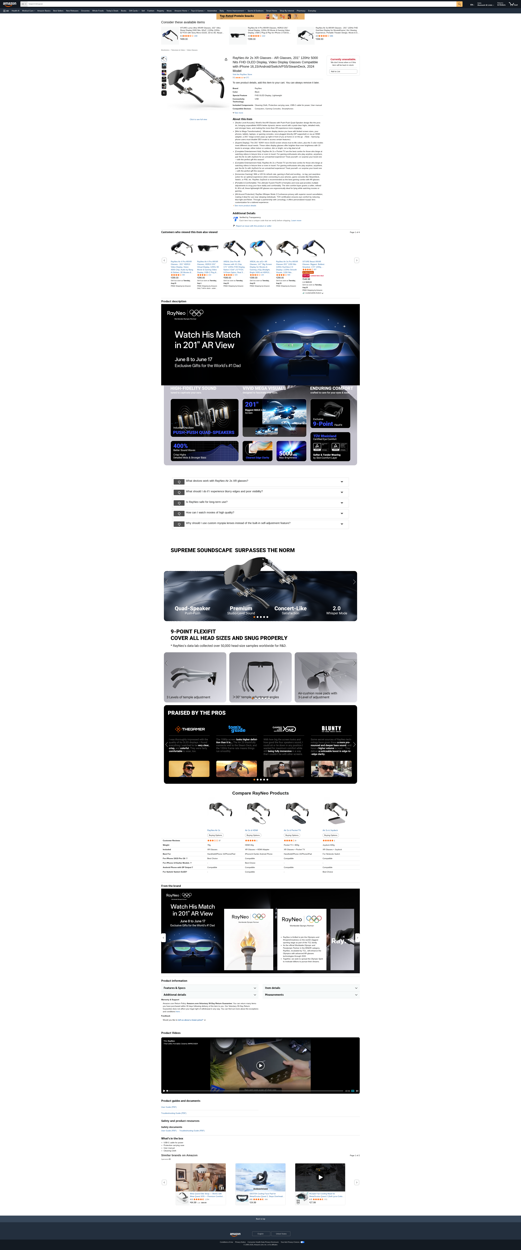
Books (123, 11)
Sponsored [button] (165, 1159)
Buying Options (215, 835)
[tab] (254, 617)
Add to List (335, 71)
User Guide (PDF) (169, 1107)
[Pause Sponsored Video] (222, 1188)
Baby (222, 11)
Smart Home (271, 11)
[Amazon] (10, 4)
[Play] (163, 1091)
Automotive (212, 11)
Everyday (312, 11)
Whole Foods (98, 11)
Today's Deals (112, 11)
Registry (160, 11)
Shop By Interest (287, 11)
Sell (143, 11)
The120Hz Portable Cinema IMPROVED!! (180, 1043)
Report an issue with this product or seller (253, 226)
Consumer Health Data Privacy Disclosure (263, 1242)
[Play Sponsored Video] (260, 1177)
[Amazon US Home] (235, 1235)
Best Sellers (58, 11)
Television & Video (178, 50)
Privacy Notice (240, 1242)
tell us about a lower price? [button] (191, 1020)
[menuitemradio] (352, 1091)
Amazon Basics (43, 11)
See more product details (245, 205)
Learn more (296, 220)
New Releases (72, 11)
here (178, 1011)
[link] (202, 39)
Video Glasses (192, 50)
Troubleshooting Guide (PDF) (173, 1113)
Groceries (85, 11)
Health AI (15, 11)
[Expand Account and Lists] (493, 5)
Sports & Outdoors (255, 11)
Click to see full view (198, 119)
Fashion (150, 11)
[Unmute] (357, 1090)
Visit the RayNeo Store (242, 74)
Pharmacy (301, 11)
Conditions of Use (226, 1242)
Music (169, 11)
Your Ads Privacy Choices (290, 1242)
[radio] (164, 59)
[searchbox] (241, 4)
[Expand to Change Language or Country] (268, 1234)
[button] (6, 10)
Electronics (165, 50)
